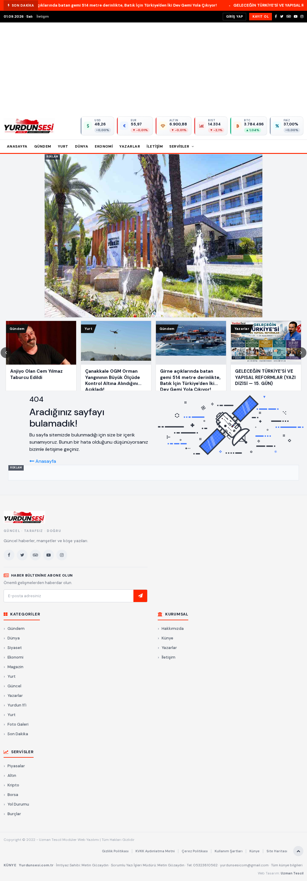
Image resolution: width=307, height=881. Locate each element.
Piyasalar (16, 765)
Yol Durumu (18, 804)
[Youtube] (295, 16)
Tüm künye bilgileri (287, 865)
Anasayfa (17, 146)
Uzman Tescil (292, 873)
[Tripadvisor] (288, 16)
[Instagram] (301, 16)
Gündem (42, 146)
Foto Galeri (17, 724)
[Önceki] (6, 352)
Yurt (63, 146)
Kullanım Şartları (229, 851)
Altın (11, 775)
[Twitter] (281, 16)
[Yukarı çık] (298, 851)
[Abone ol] (140, 596)
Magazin (15, 666)
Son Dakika (17, 733)
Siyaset (14, 647)
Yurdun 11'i (16, 705)
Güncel (14, 686)
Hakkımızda (173, 628)
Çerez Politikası (195, 851)
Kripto (13, 785)
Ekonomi (104, 146)
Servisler (179, 146)
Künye (167, 638)
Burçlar (14, 813)
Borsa (12, 794)
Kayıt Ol (260, 16)
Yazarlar (129, 146)
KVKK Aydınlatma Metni (155, 851)
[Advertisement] (153, 67)
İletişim (43, 16)
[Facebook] (276, 16)
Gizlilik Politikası (115, 851)
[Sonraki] (301, 352)
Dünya (81, 146)
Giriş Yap (234, 16)
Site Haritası (277, 851)
